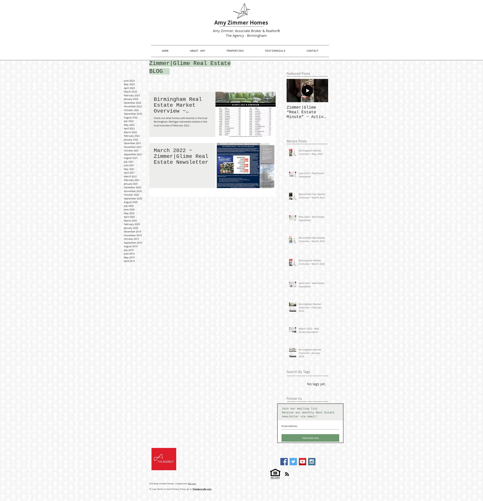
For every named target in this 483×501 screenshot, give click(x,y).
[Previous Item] (292, 90)
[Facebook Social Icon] (284, 461)
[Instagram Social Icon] (311, 461)
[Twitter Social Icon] (293, 461)
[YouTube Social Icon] (302, 461)
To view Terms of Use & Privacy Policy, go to (180, 489)
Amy (216, 31)
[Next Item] (322, 90)
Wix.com (192, 483)
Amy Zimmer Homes (241, 22)
